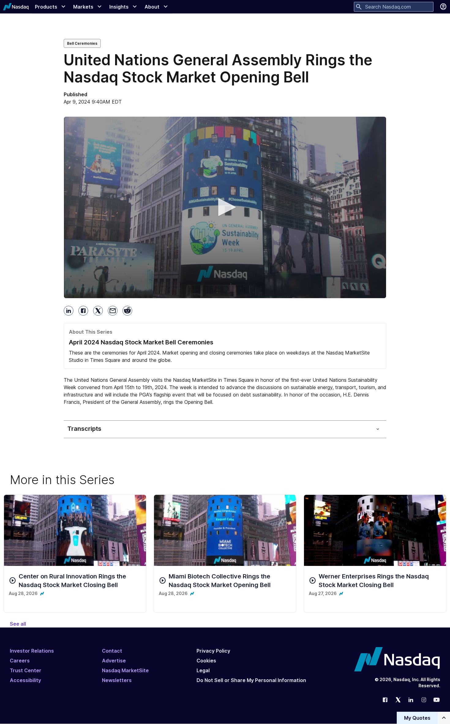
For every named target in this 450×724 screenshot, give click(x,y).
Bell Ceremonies (82, 43)
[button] (225, 207)
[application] (225, 207)
